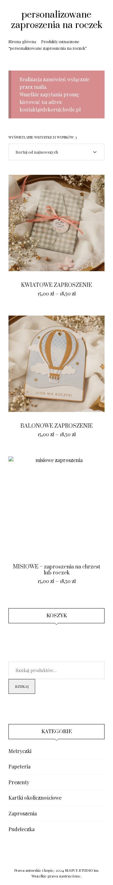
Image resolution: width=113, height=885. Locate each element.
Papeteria (19, 766)
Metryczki (19, 751)
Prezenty (18, 782)
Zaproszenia (22, 813)
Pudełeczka (21, 829)
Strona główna (22, 41)
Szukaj (22, 686)
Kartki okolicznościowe (35, 797)
